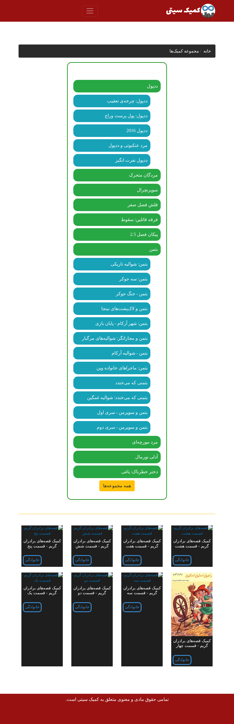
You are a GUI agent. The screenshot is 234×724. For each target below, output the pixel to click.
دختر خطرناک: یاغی (139, 471)
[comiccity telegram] (24, 714)
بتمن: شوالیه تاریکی (129, 264)
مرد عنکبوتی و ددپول (128, 145)
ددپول (152, 86)
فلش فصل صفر (143, 204)
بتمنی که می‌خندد (131, 382)
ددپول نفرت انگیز (131, 160)
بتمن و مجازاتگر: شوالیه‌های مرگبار (115, 338)
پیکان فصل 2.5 (144, 234)
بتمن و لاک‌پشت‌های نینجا (124, 308)
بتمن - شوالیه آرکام (130, 353)
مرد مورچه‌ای (145, 442)
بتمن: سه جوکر (133, 278)
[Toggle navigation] (90, 11)
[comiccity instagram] (37, 714)
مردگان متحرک (143, 175)
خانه (207, 51)
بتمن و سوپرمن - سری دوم (122, 427)
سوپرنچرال (147, 189)
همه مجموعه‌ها (117, 485)
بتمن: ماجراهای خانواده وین (122, 367)
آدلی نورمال (146, 456)
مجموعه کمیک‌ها (184, 51)
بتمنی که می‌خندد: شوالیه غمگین (117, 397)
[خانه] (190, 10)
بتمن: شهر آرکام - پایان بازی (121, 323)
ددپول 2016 (137, 130)
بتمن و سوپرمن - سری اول (122, 412)
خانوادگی (182, 560)
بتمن (153, 249)
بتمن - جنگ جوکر (132, 293)
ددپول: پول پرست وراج (126, 115)
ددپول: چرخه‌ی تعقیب (127, 100)
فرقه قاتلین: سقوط (139, 219)
